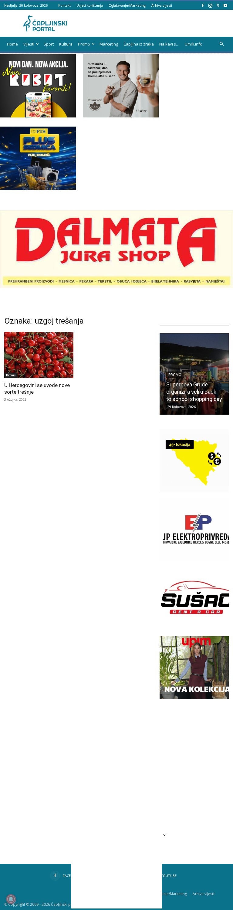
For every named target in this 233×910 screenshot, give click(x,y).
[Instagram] (210, 5)
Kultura (66, 44)
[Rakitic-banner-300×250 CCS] (121, 115)
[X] (217, 5)
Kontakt (64, 5)
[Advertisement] (196, 748)
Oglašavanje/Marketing (127, 5)
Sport (49, 44)
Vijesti (28, 44)
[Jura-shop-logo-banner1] (116, 286)
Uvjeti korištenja (89, 5)
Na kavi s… (169, 44)
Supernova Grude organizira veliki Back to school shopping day (194, 391)
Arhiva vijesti (161, 5)
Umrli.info (193, 44)
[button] (221, 44)
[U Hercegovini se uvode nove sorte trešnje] (38, 355)
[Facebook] (202, 5)
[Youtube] (225, 5)
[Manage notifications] (11, 899)
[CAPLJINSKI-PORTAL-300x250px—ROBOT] (38, 115)
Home (12, 44)
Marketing (109, 44)
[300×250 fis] (38, 158)
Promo (84, 44)
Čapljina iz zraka (138, 44)
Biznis (11, 375)
